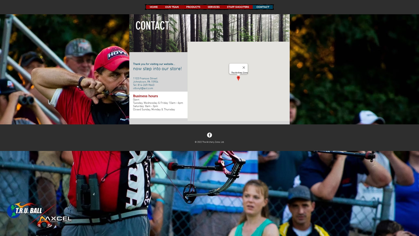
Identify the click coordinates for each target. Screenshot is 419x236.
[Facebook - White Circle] (209, 135)
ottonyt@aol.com (143, 88)
